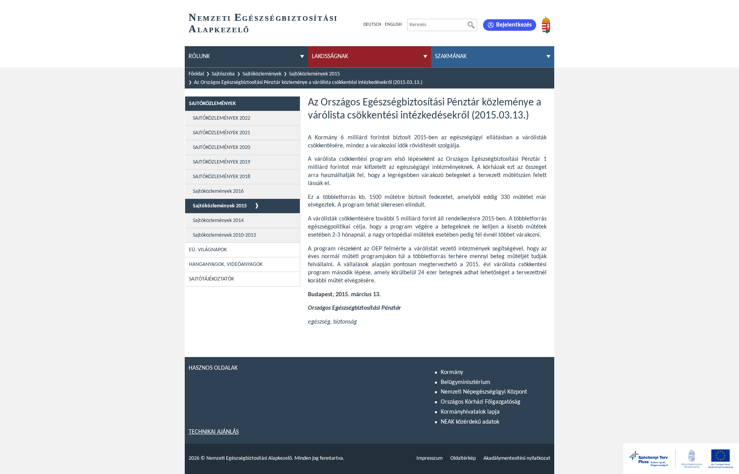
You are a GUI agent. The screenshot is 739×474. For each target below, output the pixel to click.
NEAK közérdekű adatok (470, 422)
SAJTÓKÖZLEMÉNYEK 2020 (221, 147)
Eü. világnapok (208, 250)
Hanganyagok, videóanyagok (225, 264)
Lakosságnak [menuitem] (330, 56)
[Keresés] (471, 25)
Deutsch (372, 24)
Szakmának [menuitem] (450, 56)
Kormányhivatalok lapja (470, 412)
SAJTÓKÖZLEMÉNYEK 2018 (221, 177)
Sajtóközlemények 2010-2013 (224, 235)
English (393, 24)
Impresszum (429, 458)
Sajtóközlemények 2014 (218, 221)
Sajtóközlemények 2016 (218, 191)
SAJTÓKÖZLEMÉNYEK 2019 (221, 162)
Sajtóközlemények (261, 74)
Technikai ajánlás (214, 432)
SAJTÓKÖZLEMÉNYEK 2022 (221, 118)
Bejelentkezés (514, 25)
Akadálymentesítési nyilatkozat (516, 458)
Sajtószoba (223, 74)
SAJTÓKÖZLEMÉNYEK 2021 (221, 133)
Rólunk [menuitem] (199, 56)
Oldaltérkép (463, 458)
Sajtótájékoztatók (211, 279)
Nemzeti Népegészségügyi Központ (484, 392)
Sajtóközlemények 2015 (314, 74)
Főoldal (196, 74)
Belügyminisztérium (465, 382)
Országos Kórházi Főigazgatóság (480, 402)
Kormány (452, 372)
